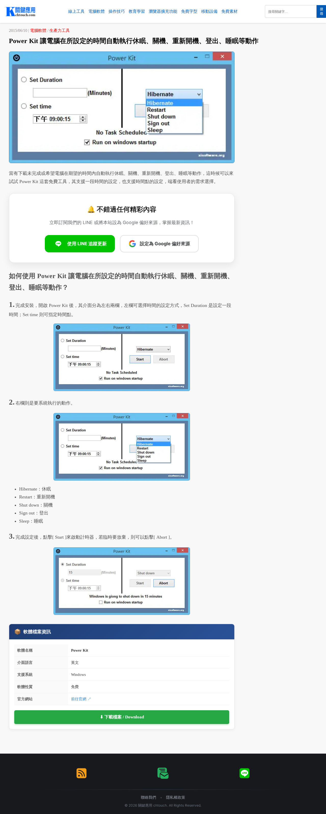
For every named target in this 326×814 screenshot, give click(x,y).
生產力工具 (59, 30)
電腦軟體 (96, 11)
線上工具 (76, 11)
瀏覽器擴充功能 (163, 11)
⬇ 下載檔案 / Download (122, 717)
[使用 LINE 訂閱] (244, 773)
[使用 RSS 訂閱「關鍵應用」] (81, 773)
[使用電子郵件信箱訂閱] (163, 773)
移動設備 (209, 11)
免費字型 (189, 11)
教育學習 (137, 11)
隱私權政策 (175, 797)
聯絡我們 (148, 797)
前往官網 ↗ (81, 699)
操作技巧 (116, 11)
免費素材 (229, 11)
